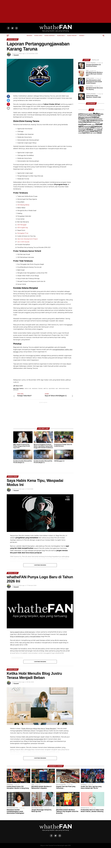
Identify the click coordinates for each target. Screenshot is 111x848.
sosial (80, 133)
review (89, 129)
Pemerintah (87, 126)
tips (91, 133)
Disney (85, 115)
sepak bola (94, 131)
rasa (101, 128)
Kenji (95, 119)
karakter (81, 119)
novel (98, 124)
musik (89, 124)
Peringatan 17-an (22, 233)
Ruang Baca (61, 35)
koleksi (100, 119)
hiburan (81, 117)
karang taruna (38, 388)
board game (88, 114)
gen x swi (28, 388)
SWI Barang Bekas (23, 205)
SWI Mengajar (21, 225)
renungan (82, 130)
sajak (95, 130)
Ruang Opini (38, 35)
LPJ (57, 388)
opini (80, 126)
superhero (86, 133)
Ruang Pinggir (71, 35)
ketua (46, 388)
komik (79, 120)
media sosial (96, 122)
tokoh (95, 133)
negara (93, 124)
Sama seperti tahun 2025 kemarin (22, 632)
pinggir (87, 128)
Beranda (29, 35)
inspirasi (95, 117)
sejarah (99, 130)
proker (16, 390)
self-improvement (83, 131)
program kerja (64, 388)
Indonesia (88, 117)
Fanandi (81, 35)
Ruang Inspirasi (49, 35)
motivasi (82, 124)
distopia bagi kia (92, 115)
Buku (96, 113)
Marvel (86, 122)
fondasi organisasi (54, 109)
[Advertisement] (55, 11)
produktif (97, 128)
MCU (91, 122)
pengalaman (96, 126)
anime (81, 114)
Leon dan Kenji (88, 120)
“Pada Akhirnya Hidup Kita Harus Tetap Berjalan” (39, 728)
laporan (52, 388)
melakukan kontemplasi (34, 739)
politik (92, 128)
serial (100, 131)
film (99, 115)
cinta (81, 115)
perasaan (81, 128)
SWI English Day (22, 227)
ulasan (99, 133)
